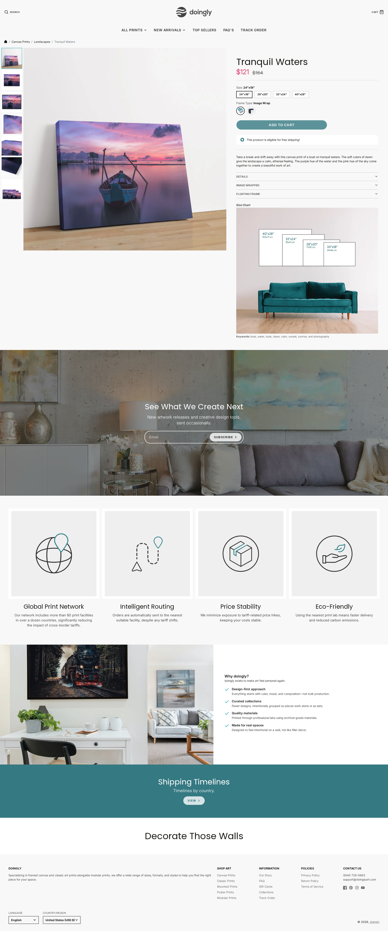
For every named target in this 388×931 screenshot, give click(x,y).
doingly (375, 922)
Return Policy (309, 881)
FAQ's (228, 30)
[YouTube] (363, 888)
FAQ (262, 881)
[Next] (220, 149)
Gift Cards (265, 886)
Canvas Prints (21, 41)
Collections (266, 892)
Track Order (253, 30)
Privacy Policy (310, 875)
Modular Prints (226, 898)
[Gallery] (113, 149)
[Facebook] (345, 888)
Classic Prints (226, 881)
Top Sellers (204, 30)
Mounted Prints (227, 886)
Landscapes (42, 41)
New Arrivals (167, 30)
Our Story (265, 875)
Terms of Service (312, 886)
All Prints (131, 30)
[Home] (5, 41)
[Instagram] (357, 888)
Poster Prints (225, 892)
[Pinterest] (351, 888)
